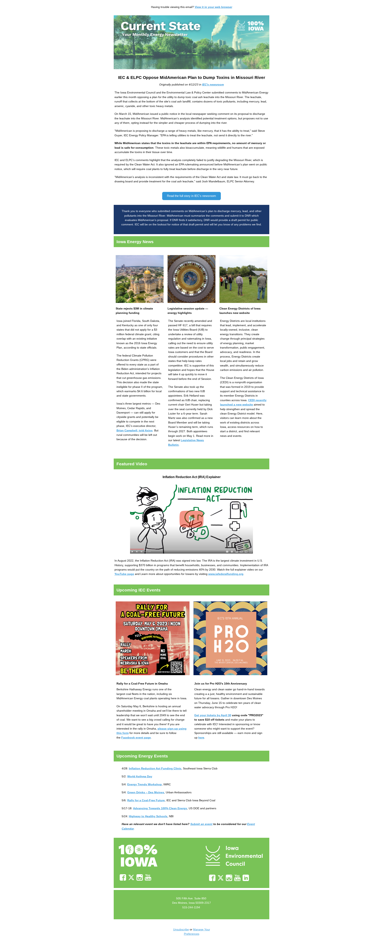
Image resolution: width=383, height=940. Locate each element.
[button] (191, 196)
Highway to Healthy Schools (148, 816)
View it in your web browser (213, 7)
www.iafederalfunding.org (225, 574)
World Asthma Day (139, 776)
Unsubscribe (181, 929)
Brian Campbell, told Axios (134, 430)
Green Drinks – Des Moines (145, 792)
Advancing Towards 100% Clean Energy (160, 808)
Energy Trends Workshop (144, 784)
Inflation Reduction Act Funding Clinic (155, 768)
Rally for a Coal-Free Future (146, 800)
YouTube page (124, 574)
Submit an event (201, 824)
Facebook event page (136, 737)
